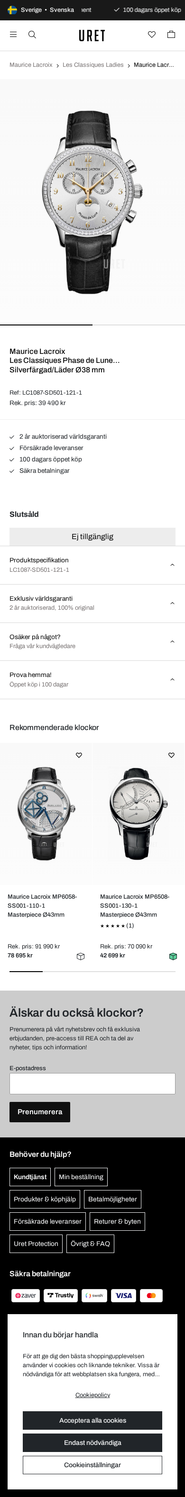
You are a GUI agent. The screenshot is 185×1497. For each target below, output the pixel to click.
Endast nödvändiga (92, 1442)
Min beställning (81, 1177)
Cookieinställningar (92, 1465)
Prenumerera (40, 1112)
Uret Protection (36, 1243)
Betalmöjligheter (112, 1199)
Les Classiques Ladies (93, 65)
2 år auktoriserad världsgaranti (62, 436)
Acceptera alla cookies (92, 1420)
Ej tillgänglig (92, 536)
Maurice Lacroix (31, 65)
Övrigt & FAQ (90, 1243)
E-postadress (27, 1068)
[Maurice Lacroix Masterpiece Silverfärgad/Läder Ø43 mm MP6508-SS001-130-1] (138, 814)
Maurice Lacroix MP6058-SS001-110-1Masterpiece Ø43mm (42, 905)
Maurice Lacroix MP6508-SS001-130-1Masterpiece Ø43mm (134, 905)
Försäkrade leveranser (50, 447)
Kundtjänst (30, 1177)
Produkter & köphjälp (45, 1199)
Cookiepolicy (92, 1395)
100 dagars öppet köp (50, 459)
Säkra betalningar (44, 470)
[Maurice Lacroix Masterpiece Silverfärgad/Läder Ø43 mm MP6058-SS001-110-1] (46, 814)
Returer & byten (117, 1221)
